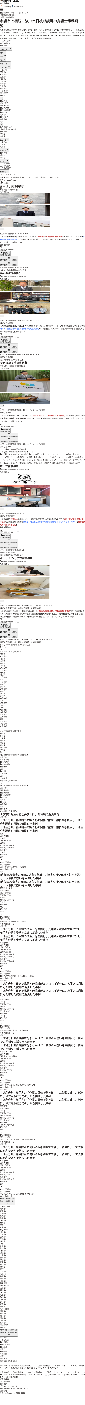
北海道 (2, 1209)
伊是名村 (3, 724)
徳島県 (2, 1299)
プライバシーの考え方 (9, 1386)
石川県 (2, 1265)
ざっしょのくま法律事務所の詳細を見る (16, 645)
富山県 (2, 1260)
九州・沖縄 (3, 67)
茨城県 (2, 1237)
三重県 (2, 1255)
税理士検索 (18, 7)
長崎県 (5, 470)
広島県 (2, 1288)
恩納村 (2, 687)
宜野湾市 (3, 74)
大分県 (2, 738)
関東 (1, 53)
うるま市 (3, 91)
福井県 (2, 1267)
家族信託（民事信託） (9, 781)
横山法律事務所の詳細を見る (11, 555)
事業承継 (3, 119)
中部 (1, 56)
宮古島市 (3, 93)
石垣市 (2, 77)
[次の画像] (3, 229)
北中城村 (3, 703)
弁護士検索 (7, 7)
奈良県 (2, 1279)
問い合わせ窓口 (6, 1382)
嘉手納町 (3, 698)
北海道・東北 (4, 49)
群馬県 (2, 1239)
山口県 (2, 1292)
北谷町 (2, 701)
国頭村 (2, 675)
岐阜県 (2, 1253)
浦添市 (2, 79)
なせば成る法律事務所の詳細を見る (14, 449)
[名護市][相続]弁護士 (8, 17)
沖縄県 (5, 190)
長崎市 (11, 470)
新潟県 (2, 1258)
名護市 (2, 81)
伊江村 (2, 694)
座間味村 (3, 717)
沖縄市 (2, 86)
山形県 (2, 1220)
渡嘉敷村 (3, 715)
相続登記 (3, 117)
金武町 (2, 691)
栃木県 (2, 1241)
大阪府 (2, 1272)
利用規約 (5, 177)
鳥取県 (2, 1295)
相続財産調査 (5, 110)
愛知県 (2, 1248)
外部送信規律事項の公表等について (14, 1388)
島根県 (2, 1297)
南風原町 (3, 712)
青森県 (2, 1211)
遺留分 (2, 115)
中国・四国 (3, 64)
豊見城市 (3, 88)
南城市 (2, 95)
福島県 (2, 1223)
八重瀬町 (3, 726)
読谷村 (2, 696)
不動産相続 (4, 105)
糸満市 (2, 84)
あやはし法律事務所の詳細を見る (13, 270)
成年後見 (3, 778)
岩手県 (2, 1213)
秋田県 (2, 1218)
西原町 (2, 708)
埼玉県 (2, 1232)
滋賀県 (2, 1281)
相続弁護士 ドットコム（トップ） (13, 13)
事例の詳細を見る (7, 869)
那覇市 (2, 72)
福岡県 (5, 561)
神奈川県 (3, 1230)
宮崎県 (2, 745)
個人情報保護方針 (18, 177)
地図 (17, 190)
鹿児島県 (3, 748)
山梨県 (2, 1251)
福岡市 (11, 561)
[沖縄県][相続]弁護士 (8, 15)
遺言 (2, 122)
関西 (1, 60)
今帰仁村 (3, 682)
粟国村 (2, 719)
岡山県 (2, 1290)
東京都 (2, 1227)
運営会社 (3, 1391)
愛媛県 (2, 1304)
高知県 (2, 1306)
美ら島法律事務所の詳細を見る (12, 360)
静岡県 (2, 1246)
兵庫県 (2, 1276)
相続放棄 (3, 112)
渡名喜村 (3, 721)
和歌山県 (3, 1283)
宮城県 (2, 1216)
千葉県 (2, 1234)
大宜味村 (3, 677)
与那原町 (3, 710)
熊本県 (2, 741)
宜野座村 (3, 689)
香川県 (2, 1302)
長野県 (2, 1262)
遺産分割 (3, 103)
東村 (2, 680)
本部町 (2, 684)
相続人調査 (4, 108)
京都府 (2, 1274)
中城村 (2, 705)
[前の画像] (1, 229)
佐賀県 (2, 743)
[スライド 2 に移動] (0, 408)
